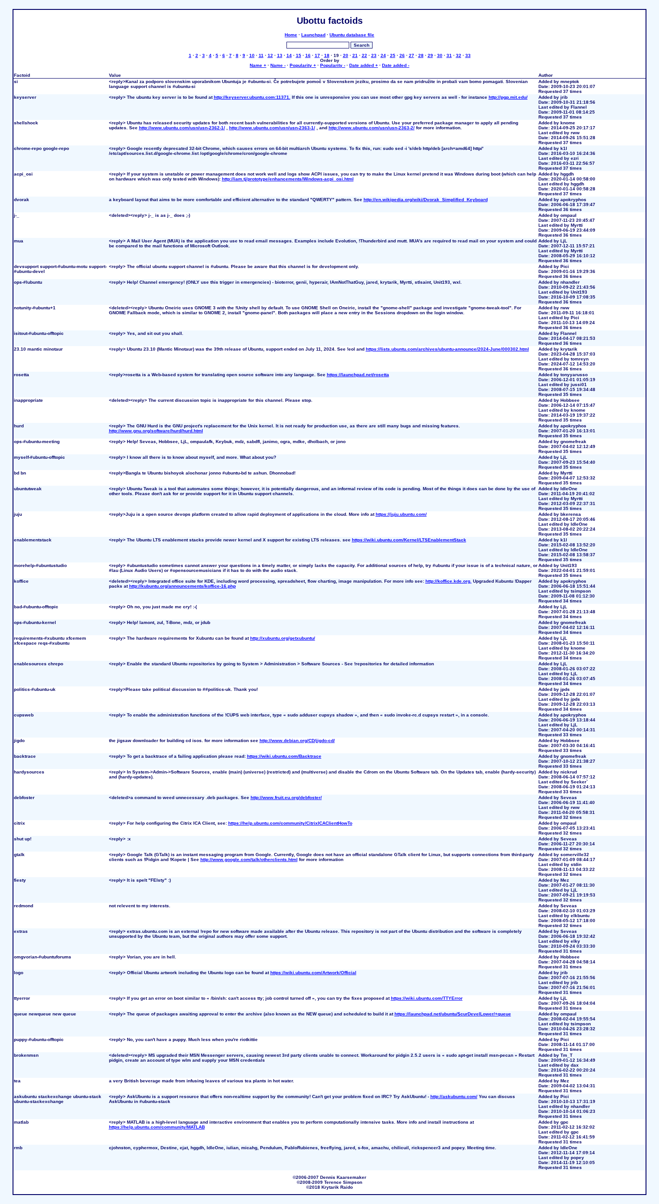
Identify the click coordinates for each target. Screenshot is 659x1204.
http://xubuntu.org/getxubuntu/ (282, 638)
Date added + (363, 65)
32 (458, 55)
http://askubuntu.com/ (453, 1096)
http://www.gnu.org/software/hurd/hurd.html (156, 430)
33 (468, 55)
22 (364, 55)
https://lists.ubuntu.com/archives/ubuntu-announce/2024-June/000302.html (447, 349)
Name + (258, 65)
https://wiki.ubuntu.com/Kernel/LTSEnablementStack (409, 539)
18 (327, 55)
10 (252, 55)
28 (421, 55)
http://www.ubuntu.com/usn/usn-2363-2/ (372, 127)
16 (308, 55)
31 (449, 55)
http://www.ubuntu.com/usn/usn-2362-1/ (182, 127)
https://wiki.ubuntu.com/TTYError (427, 998)
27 (411, 55)
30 (439, 55)
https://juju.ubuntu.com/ (401, 514)
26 (402, 55)
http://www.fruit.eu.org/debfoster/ (286, 797)
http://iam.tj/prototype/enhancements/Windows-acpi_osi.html (288, 178)
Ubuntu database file (352, 34)
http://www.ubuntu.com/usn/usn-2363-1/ (272, 127)
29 (430, 55)
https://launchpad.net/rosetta (358, 374)
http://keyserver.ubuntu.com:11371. (252, 97)
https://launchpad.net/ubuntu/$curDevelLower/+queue (453, 1013)
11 (261, 55)
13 (279, 55)
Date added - (395, 65)
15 (298, 55)
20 (345, 55)
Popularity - (332, 65)
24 (383, 55)
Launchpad (313, 34)
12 (270, 55)
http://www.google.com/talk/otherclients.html (249, 859)
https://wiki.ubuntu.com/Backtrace (284, 756)
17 (317, 55)
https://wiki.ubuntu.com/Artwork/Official (313, 972)
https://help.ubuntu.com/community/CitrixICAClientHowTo (290, 823)
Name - (278, 65)
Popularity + (303, 65)
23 (374, 55)
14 (289, 55)
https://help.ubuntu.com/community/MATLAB (157, 1127)
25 (392, 55)
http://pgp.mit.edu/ (508, 97)
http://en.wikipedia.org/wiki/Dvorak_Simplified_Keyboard (426, 199)
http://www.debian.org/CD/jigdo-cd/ (297, 740)
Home (291, 34)
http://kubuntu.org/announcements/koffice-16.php (182, 586)
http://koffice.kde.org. (448, 581)
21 (355, 55)
